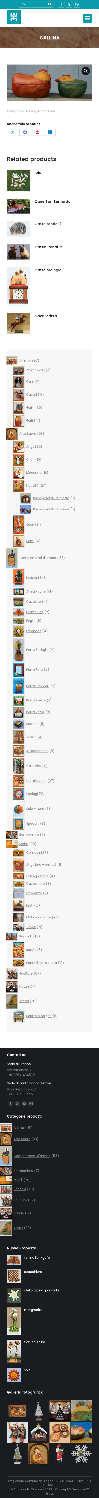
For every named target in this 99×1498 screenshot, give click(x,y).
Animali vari (46, 111)
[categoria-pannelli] (81, 1411)
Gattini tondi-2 (48, 247)
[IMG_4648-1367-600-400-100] (17, 1432)
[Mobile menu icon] (87, 18)
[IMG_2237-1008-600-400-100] (60, 1432)
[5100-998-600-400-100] (81, 1432)
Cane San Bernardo (52, 201)
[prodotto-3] (39, 1411)
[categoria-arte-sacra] (39, 1454)
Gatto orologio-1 (49, 270)
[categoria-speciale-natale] (60, 1411)
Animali (30, 111)
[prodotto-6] (39, 1432)
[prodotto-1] (81, 1454)
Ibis (38, 172)
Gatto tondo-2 (48, 223)
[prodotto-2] (17, 1454)
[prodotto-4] (60, 1454)
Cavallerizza (46, 316)
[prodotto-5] (17, 1411)
